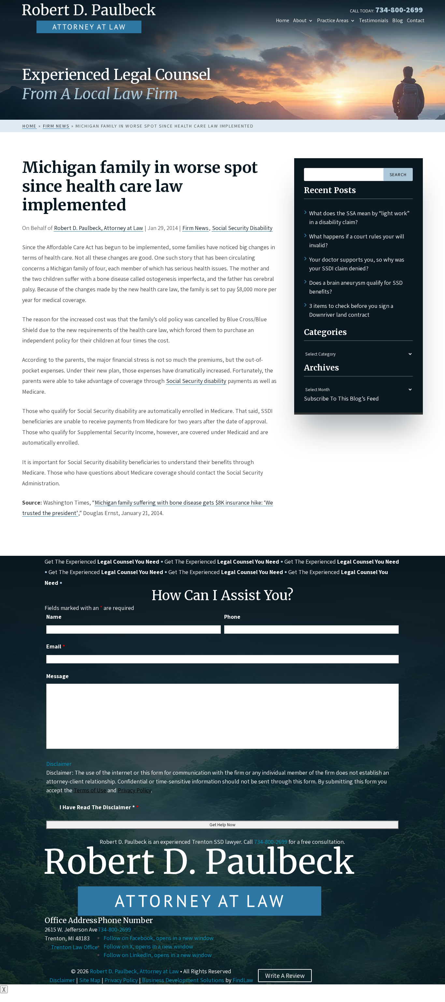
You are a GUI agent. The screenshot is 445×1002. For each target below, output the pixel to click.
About (300, 20)
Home (282, 20)
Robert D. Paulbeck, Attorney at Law (98, 228)
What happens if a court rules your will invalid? (356, 241)
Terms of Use (90, 790)
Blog (397, 20)
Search (398, 174)
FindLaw (243, 980)
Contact (415, 20)
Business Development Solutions (183, 980)
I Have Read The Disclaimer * (99, 807)
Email (55, 646)
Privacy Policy (134, 790)
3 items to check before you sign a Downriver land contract (351, 310)
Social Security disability (196, 381)
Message (57, 676)
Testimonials (373, 20)
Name (54, 616)
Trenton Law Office (74, 947)
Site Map (89, 980)
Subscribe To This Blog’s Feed (341, 398)
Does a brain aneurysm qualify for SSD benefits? (356, 287)
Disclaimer (59, 763)
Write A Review (285, 975)
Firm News (195, 228)
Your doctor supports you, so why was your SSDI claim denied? (356, 264)
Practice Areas (333, 20)
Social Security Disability (242, 228)
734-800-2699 (399, 9)
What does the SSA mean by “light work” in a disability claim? (359, 217)
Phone (232, 616)
